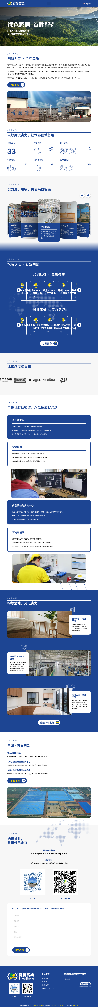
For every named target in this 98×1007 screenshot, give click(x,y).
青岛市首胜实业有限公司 (36, 1005)
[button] (49, 3)
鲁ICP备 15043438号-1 (58, 1005)
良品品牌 (75, 1005)
